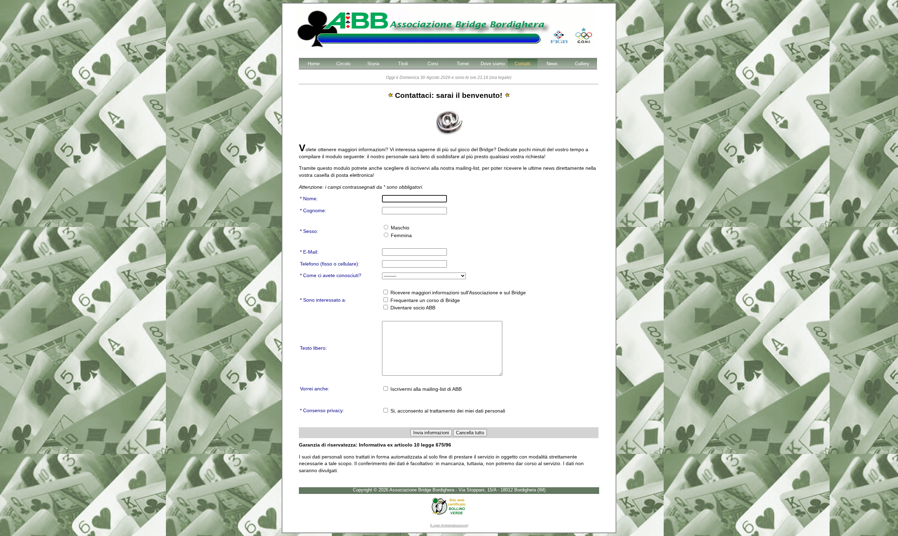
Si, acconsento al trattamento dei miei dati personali (447, 411)
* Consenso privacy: (322, 410)
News (552, 63)
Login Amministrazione (449, 525)
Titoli (403, 63)
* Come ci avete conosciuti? (330, 275)
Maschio (399, 227)
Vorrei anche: (314, 388)
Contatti (522, 63)
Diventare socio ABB (412, 307)
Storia (373, 63)
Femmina (400, 235)
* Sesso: (309, 231)
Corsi (433, 63)
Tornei (463, 63)
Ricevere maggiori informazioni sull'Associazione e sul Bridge (457, 292)
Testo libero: (313, 348)
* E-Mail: (309, 252)
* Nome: (309, 198)
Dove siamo (493, 63)
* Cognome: (313, 210)
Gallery (582, 63)
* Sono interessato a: (323, 300)
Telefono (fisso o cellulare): (330, 264)
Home (314, 63)
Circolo (343, 63)
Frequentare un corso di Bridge (424, 300)
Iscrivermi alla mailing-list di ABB (425, 389)
